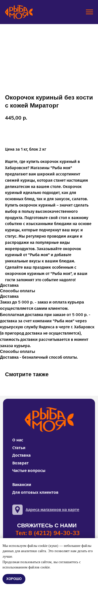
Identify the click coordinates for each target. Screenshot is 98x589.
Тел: (48, 533)
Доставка (21, 455)
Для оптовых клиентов (35, 492)
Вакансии (21, 484)
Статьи (18, 447)
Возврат (20, 463)
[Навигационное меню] (89, 12)
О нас (17, 440)
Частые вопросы (28, 470)
